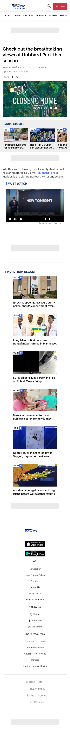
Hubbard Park (46, 173)
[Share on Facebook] (12, 77)
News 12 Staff (10, 67)
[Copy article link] (22, 77)
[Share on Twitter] (17, 77)
